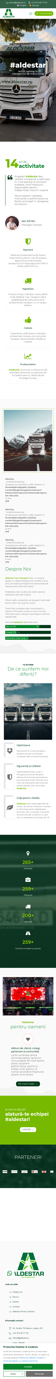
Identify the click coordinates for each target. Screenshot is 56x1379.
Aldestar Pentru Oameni (24, 1311)
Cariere (16, 1302)
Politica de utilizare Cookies (31, 1358)
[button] (17, 2)
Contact (16, 1306)
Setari (13, 1374)
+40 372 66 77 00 (21, 1333)
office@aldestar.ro (21, 1338)
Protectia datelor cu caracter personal (20, 1361)
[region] (28, 1361)
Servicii (16, 1297)
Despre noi (17, 1292)
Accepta (28, 1367)
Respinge (39, 1374)
